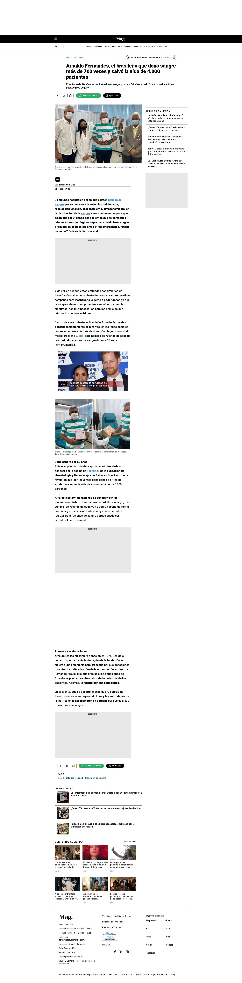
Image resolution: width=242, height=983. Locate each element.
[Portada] (66, 922)
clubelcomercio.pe (83, 974)
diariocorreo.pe (143, 974)
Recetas (169, 944)
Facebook (93, 471)
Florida (89, 46)
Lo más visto (64, 788)
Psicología (127, 46)
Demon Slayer (161, 46)
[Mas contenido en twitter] (121, 952)
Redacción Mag (67, 184)
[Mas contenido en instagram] (127, 952)
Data (167, 928)
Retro (168, 936)
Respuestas (152, 920)
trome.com (127, 974)
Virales (149, 944)
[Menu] (57, 39)
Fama (148, 936)
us (147, 928)
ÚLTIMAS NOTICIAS (158, 111)
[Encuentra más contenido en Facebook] (58, 95)
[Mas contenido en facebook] (115, 952)
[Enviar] (56, 46)
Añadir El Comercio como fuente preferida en (151, 57)
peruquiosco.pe (160, 974)
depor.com (113, 974)
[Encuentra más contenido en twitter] (64, 95)
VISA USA (149, 46)
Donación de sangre (95, 778)
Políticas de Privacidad (113, 922)
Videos (168, 920)
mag (173, 974)
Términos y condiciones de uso (116, 916)
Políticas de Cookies (111, 927)
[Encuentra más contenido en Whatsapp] (70, 95)
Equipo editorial (66, 924)
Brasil (80, 778)
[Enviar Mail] (56, 185)
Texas (106, 46)
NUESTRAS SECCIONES (155, 916)
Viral (60, 778)
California (98, 46)
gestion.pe (100, 974)
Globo (79, 335)
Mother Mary (138, 46)
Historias (69, 778)
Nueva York (116, 46)
